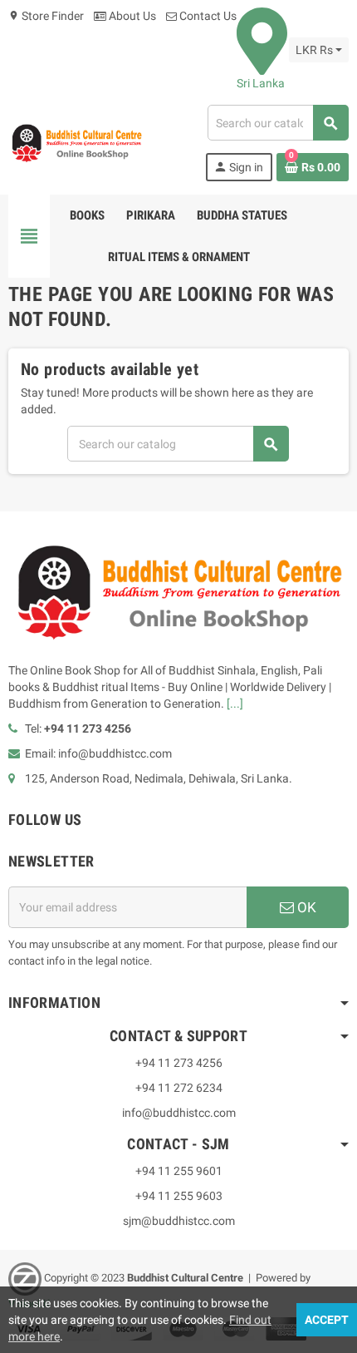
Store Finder (46, 15)
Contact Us (207, 15)
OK (305, 907)
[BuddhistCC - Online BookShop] (76, 142)
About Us (131, 15)
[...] (235, 703)
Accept (327, 1319)
